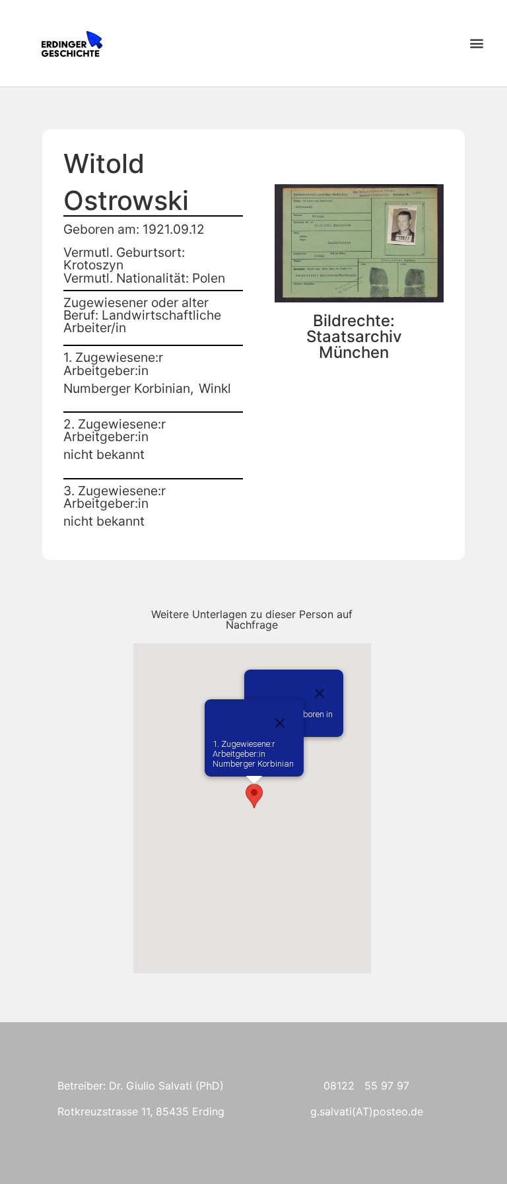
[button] (476, 43)
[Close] (319, 693)
